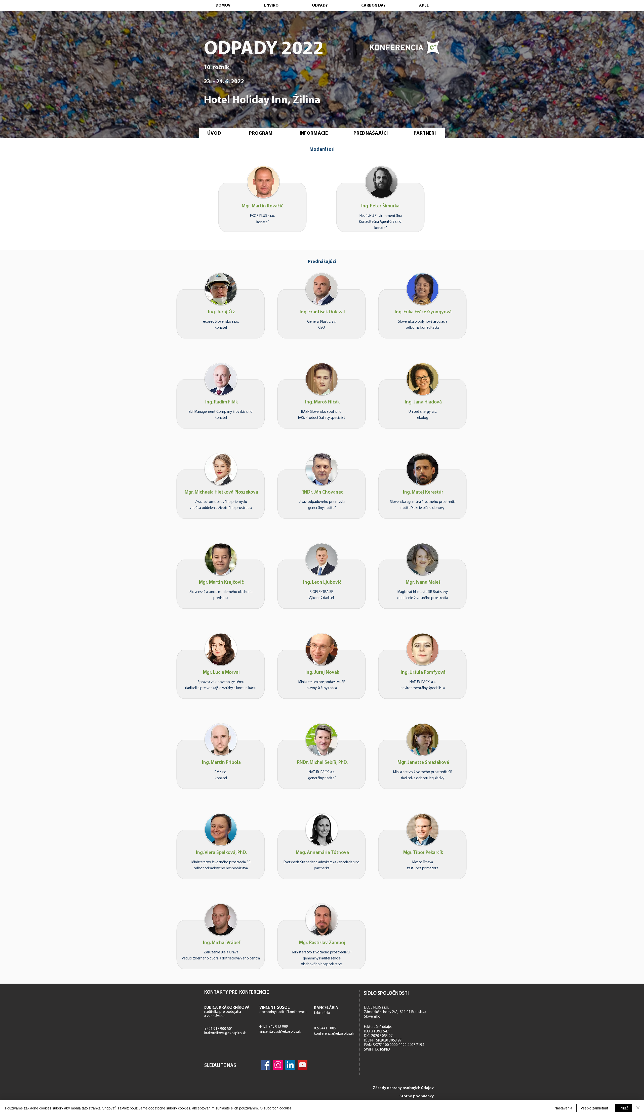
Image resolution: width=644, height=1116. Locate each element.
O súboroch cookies (276, 1107)
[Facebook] (265, 1065)
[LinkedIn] (290, 1065)
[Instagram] (278, 1065)
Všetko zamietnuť (594, 1107)
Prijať (624, 1107)
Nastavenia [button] (563, 1107)
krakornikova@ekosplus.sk (225, 1033)
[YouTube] (302, 1065)
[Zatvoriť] (638, 1108)
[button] (221, 289)
